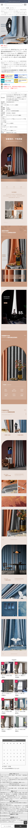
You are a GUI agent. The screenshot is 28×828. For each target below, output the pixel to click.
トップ (2, 8)
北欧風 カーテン (10, 8)
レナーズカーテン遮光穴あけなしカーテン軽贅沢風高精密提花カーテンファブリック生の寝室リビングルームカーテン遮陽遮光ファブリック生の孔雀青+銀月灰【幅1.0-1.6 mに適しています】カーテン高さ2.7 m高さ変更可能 (14, 12)
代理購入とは (6, 84)
